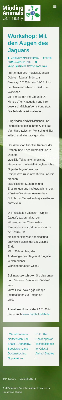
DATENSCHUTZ (28, 379)
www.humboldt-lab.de (36, 314)
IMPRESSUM (9, 379)
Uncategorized (38, 66)
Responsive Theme (12, 392)
